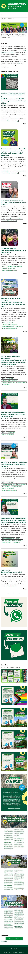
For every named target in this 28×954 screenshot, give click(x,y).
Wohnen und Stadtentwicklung (9, 220)
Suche (10, 952)
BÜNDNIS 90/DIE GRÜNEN (17, 4)
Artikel (3, 218)
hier (19, 63)
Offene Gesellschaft (21, 382)
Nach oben (4, 941)
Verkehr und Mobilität (17, 486)
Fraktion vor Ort (5, 570)
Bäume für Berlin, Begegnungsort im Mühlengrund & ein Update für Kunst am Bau (13, 304)
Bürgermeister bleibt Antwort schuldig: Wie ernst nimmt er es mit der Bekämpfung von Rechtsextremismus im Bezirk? (13, 520)
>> (19, 593)
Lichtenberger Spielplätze (8, 248)
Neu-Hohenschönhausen (7, 326)
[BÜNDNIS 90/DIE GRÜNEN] (3, 6)
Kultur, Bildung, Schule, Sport (8, 268)
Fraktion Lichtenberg (7, 18)
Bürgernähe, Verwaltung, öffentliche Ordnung (12, 540)
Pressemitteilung (5, 121)
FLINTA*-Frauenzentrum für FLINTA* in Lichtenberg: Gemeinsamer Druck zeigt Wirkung (13, 101)
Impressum (15, 952)
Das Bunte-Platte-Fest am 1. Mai (11, 572)
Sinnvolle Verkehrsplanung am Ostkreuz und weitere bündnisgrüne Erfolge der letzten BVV (14, 464)
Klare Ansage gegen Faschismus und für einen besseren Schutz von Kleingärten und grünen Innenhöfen (13, 362)
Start (2, 20)
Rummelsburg (15, 121)
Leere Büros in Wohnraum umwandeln (12, 201)
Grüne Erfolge (5, 119)
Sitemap (5, 952)
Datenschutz (21, 952)
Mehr (24, 124)
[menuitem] (5, 952)
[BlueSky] (14, 948)
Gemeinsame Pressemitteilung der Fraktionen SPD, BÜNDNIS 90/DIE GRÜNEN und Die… (13, 95)
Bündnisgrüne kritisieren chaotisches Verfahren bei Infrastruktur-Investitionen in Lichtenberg (13, 414)
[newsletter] (14, 645)
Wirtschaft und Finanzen (7, 434)
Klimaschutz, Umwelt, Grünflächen (18, 119)
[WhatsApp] (17, 948)
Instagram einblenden (14, 939)
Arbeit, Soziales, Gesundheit (8, 538)
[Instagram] (12, 948)
